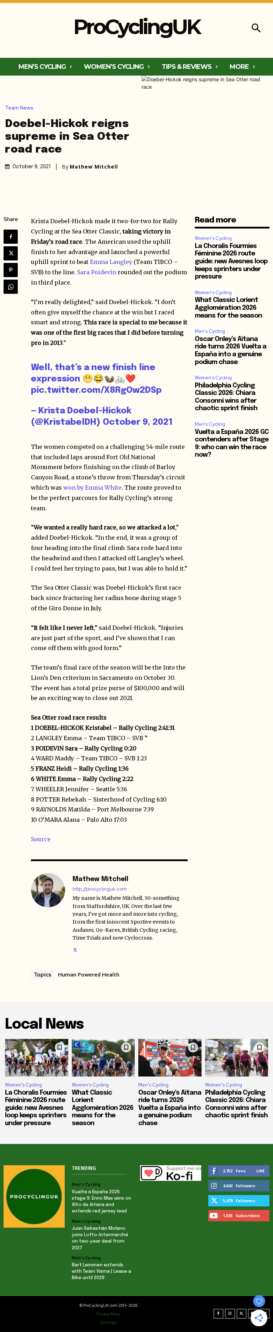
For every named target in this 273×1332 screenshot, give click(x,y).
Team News (19, 108)
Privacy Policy (108, 1313)
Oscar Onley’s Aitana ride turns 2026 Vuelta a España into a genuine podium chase (169, 1108)
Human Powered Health (88, 974)
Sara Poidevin (96, 272)
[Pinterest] (11, 270)
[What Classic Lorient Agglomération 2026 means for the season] (103, 1058)
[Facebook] (11, 237)
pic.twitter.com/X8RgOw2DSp (96, 390)
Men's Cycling (210, 331)
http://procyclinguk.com (100, 889)
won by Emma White (92, 487)
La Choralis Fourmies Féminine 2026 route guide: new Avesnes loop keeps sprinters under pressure (231, 261)
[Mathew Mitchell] (48, 913)
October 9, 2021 (138, 422)
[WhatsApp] (11, 287)
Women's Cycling (213, 238)
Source (40, 839)
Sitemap (108, 1322)
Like (260, 1170)
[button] (256, 29)
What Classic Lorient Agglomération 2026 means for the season (228, 308)
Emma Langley (111, 261)
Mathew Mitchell (94, 167)
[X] (11, 253)
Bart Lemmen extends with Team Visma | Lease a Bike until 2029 (101, 1271)
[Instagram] (230, 1314)
